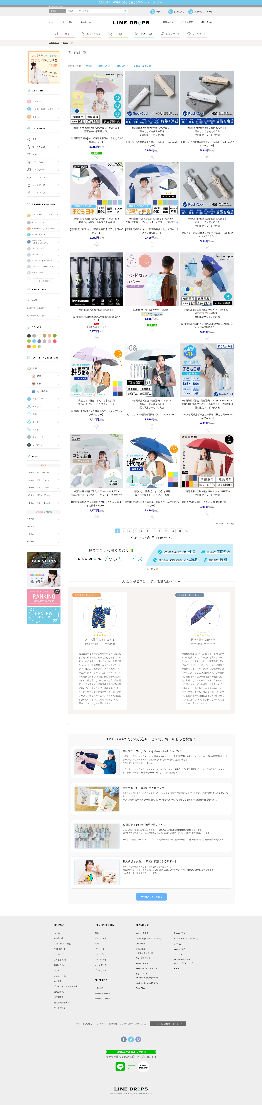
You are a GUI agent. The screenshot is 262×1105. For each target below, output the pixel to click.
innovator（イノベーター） (43, 261)
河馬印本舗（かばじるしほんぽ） (41, 241)
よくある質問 (186, 22)
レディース (37, 101)
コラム (57, 970)
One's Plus (140, 944)
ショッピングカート (203, 11)
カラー (65, 43)
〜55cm (31, 526)
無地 (34, 414)
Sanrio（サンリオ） (183, 933)
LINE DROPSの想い (63, 944)
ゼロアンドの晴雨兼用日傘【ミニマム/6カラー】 (152, 414)
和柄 (39, 384)
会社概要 (58, 981)
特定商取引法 (60, 997)
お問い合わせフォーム (168, 1024)
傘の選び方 (85, 22)
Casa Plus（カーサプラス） (43, 267)
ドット (35, 429)
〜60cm (31, 534)
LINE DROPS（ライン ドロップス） (45, 215)
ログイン (160, 11)
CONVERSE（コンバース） (186, 938)
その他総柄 (42, 391)
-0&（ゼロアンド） (40, 249)
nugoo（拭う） (180, 949)
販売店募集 (59, 992)
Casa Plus (140, 988)
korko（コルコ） (39, 222)
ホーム (52, 22)
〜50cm (31, 519)
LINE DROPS (54, 43)
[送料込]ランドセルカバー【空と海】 (152, 309)
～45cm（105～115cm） (39, 480)
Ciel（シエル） (38, 255)
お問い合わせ (206, 22)
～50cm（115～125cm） (39, 487)
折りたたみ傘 (38, 147)
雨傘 (34, 139)
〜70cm (31, 541)
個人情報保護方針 (62, 1002)
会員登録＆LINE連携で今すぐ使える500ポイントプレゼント (131, 2)
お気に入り (179, 11)
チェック (36, 406)
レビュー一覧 (60, 976)
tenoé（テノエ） (39, 234)
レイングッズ (38, 185)
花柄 (39, 376)
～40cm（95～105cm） (38, 472)
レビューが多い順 (142, 66)
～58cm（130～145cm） (39, 503)
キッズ (35, 116)
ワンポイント (38, 444)
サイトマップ (60, 1008)
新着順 (89, 66)
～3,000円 (32, 300)
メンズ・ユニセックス (43, 109)
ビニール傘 (37, 162)
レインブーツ (101, 954)
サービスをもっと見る (151, 897)
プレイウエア (38, 192)
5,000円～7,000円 (35, 315)
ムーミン (178, 944)
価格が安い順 (104, 66)
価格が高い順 (122, 66)
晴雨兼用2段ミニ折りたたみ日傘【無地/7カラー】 (207, 502)
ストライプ (37, 399)
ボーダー (36, 422)
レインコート (101, 960)
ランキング (59, 954)
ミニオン (178, 954)
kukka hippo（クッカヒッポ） (44, 229)
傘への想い (68, 22)
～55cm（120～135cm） (39, 495)
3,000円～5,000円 (35, 308)
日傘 (34, 154)
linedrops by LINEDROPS (147, 983)
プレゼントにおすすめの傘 (65, 986)
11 (180, 531)
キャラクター (38, 437)
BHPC (177, 969)
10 (172, 531)
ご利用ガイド (166, 22)
